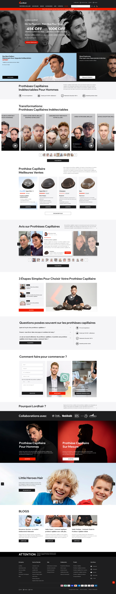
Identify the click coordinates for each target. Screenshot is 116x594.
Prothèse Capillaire (77, 565)
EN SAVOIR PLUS (27, 490)
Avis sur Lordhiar (22, 570)
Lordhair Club (76, 2)
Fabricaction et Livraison (52, 565)
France (31, 589)
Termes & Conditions (83, 589)
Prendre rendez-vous (83, 393)
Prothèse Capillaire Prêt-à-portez (80, 570)
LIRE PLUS (23, 541)
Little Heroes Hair (22, 568)
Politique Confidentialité (93, 589)
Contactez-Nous (84, 2)
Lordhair (20, 565)
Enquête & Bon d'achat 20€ (38, 580)
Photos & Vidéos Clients (37, 574)
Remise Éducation (36, 578)
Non (29, 381)
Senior (42, 6)
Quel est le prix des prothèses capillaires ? (32, 327)
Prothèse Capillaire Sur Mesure (79, 574)
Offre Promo (34, 576)
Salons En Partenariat (64, 574)
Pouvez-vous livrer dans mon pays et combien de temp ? (37, 332)
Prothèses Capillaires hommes (79, 568)
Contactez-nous (35, 565)
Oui (24, 381)
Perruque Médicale (77, 576)
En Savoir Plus (58, 213)
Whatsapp (57, 393)
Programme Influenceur (65, 565)
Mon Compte (35, 568)
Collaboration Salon (64, 572)
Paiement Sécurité (50, 570)
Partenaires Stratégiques (24, 574)
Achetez (28, 207)
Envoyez (32, 393)
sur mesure (35, 6)
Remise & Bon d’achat (36, 572)
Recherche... (76, 6)
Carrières (20, 572)
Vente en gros (63, 568)
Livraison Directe (63, 570)
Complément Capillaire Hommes (79, 572)
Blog (20, 576)
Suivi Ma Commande (51, 568)
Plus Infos (58, 160)
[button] (1, 132)
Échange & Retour (50, 572)
